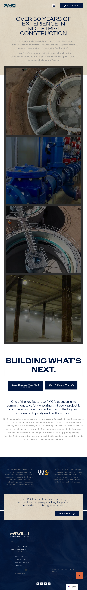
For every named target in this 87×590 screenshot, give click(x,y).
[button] (53, 5)
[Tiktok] (41, 583)
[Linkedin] (37, 583)
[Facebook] (49, 583)
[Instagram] (45, 583)
